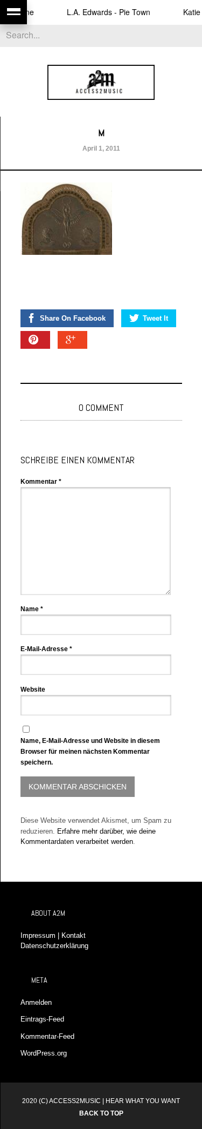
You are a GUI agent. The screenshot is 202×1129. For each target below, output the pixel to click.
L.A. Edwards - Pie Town (102, 11)
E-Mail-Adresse (46, 649)
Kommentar (40, 481)
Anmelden (36, 1002)
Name (31, 609)
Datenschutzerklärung (54, 946)
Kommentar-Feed (47, 1036)
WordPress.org (43, 1053)
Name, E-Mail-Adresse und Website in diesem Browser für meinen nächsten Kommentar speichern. (90, 751)
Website (32, 689)
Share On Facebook (73, 318)
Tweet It (155, 318)
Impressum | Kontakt (53, 935)
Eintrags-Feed (42, 1019)
